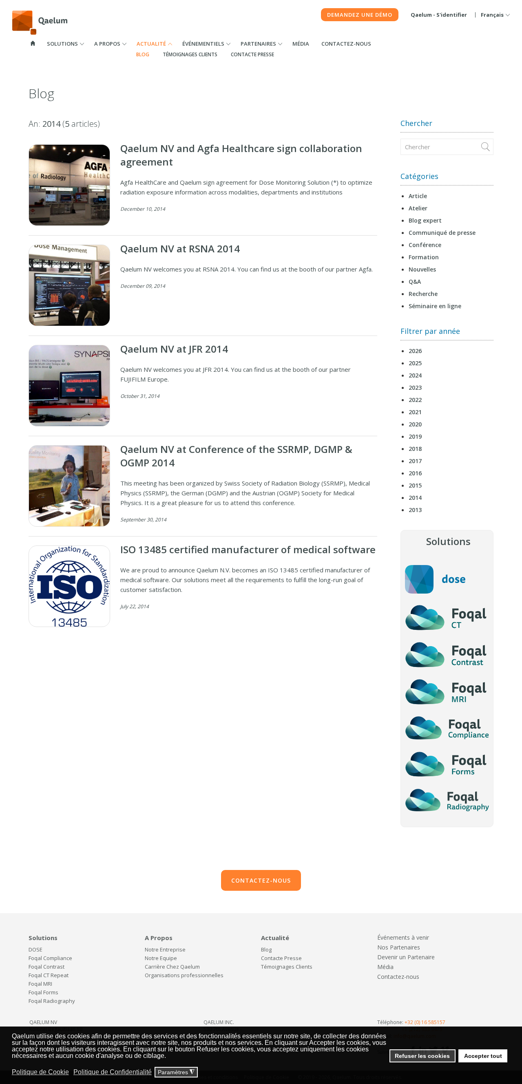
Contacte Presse (252, 54)
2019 (415, 436)
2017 (415, 461)
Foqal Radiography (52, 1001)
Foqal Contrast (46, 966)
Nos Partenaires (398, 947)
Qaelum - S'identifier (439, 14)
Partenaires (258, 43)
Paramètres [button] (176, 1072)
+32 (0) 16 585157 (425, 1022)
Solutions (62, 43)
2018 (415, 449)
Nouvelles (422, 269)
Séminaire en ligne (435, 306)
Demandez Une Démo (359, 14)
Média (300, 43)
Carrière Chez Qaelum (172, 966)
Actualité (151, 43)
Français (492, 14)
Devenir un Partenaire (406, 957)
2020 (415, 424)
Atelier (418, 208)
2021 (415, 412)
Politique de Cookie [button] (40, 1072)
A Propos (107, 43)
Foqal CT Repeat (49, 975)
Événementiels (203, 43)
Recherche (423, 294)
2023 (415, 387)
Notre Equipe (161, 958)
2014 (415, 497)
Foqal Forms (43, 992)
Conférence (425, 245)
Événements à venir (403, 937)
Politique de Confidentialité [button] (112, 1072)
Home (33, 43)
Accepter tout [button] (483, 1056)
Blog (142, 54)
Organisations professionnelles (184, 975)
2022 (415, 400)
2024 (415, 375)
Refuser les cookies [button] (422, 1056)
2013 (415, 510)
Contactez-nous (346, 43)
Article (418, 196)
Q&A (415, 281)
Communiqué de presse (442, 232)
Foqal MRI (40, 983)
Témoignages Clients (190, 54)
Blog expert (425, 220)
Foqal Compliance (50, 958)
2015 (415, 485)
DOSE (35, 949)
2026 (415, 351)
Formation (424, 257)
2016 (415, 473)
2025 (415, 363)
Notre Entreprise (165, 949)
